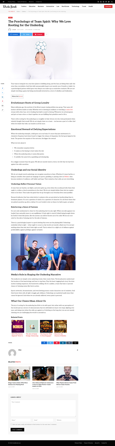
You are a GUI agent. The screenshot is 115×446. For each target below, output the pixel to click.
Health (91, 6)
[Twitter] (2, 92)
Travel (84, 6)
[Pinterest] (2, 101)
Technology (75, 6)
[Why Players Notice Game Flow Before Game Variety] (67, 373)
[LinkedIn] (2, 97)
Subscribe (108, 6)
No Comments (29, 29)
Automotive (50, 6)
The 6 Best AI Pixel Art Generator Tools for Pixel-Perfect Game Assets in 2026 (42, 384)
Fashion (23, 6)
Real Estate (65, 6)
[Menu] (3, 2)
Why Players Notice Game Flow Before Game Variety (66, 383)
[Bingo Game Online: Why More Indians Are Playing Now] (19, 373)
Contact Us (39, 1)
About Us (31, 1)
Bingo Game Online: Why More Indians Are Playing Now (18, 383)
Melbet (66, 177)
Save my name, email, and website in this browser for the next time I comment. (35, 424)
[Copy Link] (2, 110)
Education (32, 6)
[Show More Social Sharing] (46, 34)
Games (10, 17)
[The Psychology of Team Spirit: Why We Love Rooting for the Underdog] (40, 79)
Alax (14, 29)
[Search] (111, 2)
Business (41, 6)
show (20, 96)
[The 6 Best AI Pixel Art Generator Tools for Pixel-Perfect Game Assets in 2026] (43, 373)
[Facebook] (2, 88)
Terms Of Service (22, 1)
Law (58, 6)
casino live (69, 110)
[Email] (2, 105)
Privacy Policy (11, 1)
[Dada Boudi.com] (10, 6)
